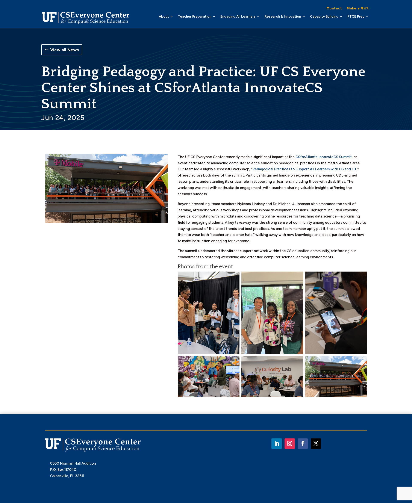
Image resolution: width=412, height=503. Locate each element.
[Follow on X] (316, 443)
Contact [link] (334, 8)
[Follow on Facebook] (303, 443)
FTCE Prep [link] (356, 16)
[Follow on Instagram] (290, 443)
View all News (64, 49)
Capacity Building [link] (324, 16)
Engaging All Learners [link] (238, 16)
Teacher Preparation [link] (194, 16)
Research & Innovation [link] (283, 16)
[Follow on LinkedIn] (276, 443)
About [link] (164, 16)
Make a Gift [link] (358, 8)
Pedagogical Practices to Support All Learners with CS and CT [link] (304, 169)
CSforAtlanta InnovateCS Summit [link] (323, 157)
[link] (85, 18)
